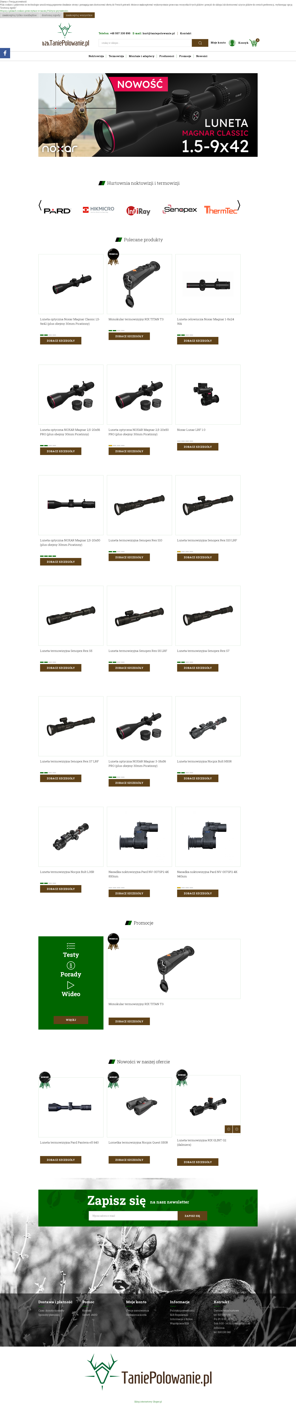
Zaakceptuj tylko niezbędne (19, 15)
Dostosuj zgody (51, 15)
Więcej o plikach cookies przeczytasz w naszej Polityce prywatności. (34, 10)
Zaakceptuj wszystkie (79, 15)
